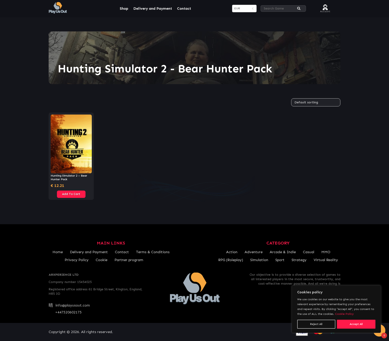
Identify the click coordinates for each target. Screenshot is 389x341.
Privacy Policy (77, 260)
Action (231, 252)
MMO (325, 252)
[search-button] (299, 9)
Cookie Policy (344, 314)
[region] (336, 309)
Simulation (259, 260)
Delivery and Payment (152, 8)
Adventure (254, 252)
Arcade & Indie (283, 252)
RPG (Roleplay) (230, 260)
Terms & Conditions (153, 252)
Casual (308, 252)
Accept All (356, 324)
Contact (184, 8)
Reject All (316, 324)
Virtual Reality (326, 260)
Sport (279, 260)
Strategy (299, 260)
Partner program (128, 260)
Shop (124, 8)
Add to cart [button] (71, 194)
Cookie (101, 260)
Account (325, 11)
